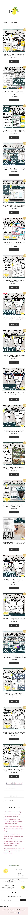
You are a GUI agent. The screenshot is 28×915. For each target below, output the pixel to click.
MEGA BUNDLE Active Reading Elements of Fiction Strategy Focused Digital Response (12, 814)
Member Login (19, 877)
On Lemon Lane (14, 10)
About (19, 874)
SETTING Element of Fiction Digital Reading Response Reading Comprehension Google (13, 843)
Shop (19, 871)
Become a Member (19, 875)
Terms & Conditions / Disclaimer (16, 911)
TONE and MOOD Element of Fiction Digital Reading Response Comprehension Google (13, 821)
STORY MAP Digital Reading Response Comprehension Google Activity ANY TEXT (13, 836)
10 (19, 783)
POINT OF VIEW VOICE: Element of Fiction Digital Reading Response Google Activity (14, 851)
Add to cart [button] (14, 61)
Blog (19, 873)
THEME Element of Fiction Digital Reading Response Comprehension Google (13, 829)
